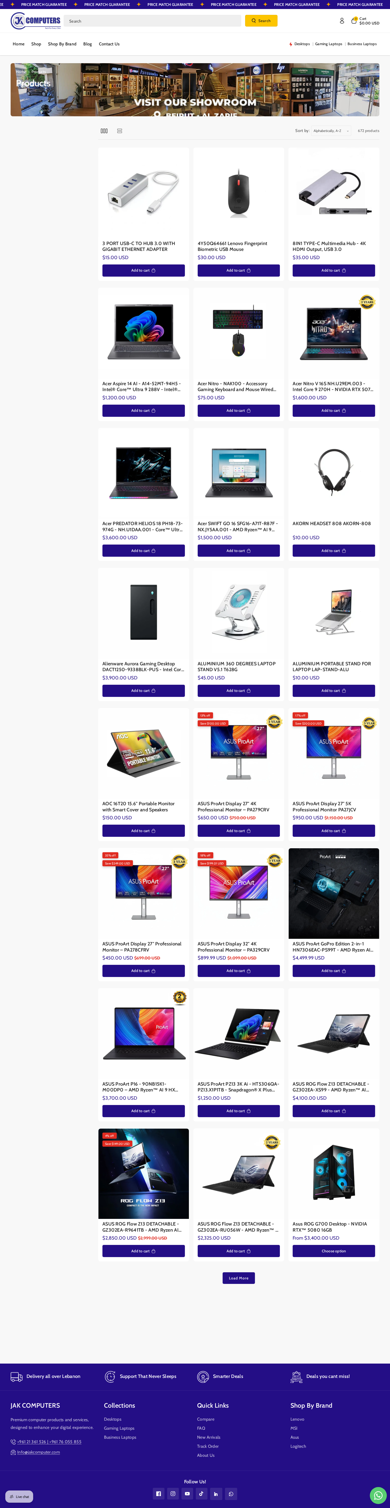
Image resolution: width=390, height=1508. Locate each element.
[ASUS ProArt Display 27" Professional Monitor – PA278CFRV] (143, 893)
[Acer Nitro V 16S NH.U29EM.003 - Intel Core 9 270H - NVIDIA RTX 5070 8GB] (334, 333)
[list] (119, 131)
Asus (295, 1437)
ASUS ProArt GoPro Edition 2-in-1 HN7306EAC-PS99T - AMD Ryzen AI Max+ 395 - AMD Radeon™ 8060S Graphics (331, 947)
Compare (205, 1419)
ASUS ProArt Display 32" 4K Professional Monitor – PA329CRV (234, 947)
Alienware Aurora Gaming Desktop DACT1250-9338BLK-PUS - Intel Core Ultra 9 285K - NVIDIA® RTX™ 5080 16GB (143, 667)
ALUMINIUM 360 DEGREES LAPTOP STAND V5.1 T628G (237, 667)
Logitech (298, 1446)
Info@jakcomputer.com (38, 1452)
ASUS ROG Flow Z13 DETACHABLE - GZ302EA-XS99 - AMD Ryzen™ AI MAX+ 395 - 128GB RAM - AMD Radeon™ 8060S (331, 1087)
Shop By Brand (312, 1405)
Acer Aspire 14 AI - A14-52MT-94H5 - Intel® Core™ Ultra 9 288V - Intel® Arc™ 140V (141, 387)
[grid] (104, 131)
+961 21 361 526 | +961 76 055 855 (49, 1441)
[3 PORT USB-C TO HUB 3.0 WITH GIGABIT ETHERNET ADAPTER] (143, 193)
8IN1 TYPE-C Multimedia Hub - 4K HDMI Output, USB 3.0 (329, 246)
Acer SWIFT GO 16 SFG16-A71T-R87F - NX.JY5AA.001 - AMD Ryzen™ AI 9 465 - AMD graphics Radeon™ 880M (238, 527)
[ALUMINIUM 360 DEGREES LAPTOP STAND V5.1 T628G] (239, 613)
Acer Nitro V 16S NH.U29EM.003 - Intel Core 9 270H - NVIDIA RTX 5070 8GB (333, 387)
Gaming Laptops (119, 1428)
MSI (294, 1428)
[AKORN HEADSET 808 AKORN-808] (334, 473)
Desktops (113, 1419)
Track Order (208, 1446)
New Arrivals (209, 1437)
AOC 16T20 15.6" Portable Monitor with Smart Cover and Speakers (138, 807)
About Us (206, 1455)
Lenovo (298, 1419)
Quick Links (213, 1405)
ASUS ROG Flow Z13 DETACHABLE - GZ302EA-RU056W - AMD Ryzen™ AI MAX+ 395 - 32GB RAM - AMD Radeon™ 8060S (239, 1227)
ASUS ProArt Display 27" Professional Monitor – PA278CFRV (142, 947)
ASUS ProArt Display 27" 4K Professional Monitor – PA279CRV (233, 807)
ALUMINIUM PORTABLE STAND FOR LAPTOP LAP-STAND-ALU (332, 667)
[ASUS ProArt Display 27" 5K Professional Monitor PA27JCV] (334, 753)
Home (21, 71)
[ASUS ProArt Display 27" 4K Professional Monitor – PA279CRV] (239, 753)
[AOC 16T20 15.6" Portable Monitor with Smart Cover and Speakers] (143, 753)
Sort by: (302, 130)
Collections (119, 1405)
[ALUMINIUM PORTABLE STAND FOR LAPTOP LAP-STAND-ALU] (334, 613)
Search (264, 20)
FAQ (201, 1428)
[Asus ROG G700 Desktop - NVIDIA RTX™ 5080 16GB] (334, 1174)
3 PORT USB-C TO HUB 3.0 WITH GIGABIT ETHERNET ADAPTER (138, 246)
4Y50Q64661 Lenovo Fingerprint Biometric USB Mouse (232, 246)
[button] (364, 20)
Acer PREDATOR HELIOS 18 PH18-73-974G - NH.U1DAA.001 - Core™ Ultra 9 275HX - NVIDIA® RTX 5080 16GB (142, 527)
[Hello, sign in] (341, 20)
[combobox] (152, 20)
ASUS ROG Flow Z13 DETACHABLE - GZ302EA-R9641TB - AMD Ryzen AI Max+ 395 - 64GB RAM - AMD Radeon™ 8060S (140, 1227)
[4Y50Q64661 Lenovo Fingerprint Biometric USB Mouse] (239, 193)
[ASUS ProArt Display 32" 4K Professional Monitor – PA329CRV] (239, 893)
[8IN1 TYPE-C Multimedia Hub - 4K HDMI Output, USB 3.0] (334, 193)
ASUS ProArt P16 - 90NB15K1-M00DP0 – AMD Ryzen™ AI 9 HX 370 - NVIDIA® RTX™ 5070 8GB (138, 1087)
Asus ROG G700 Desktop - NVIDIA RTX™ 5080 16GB (330, 1227)
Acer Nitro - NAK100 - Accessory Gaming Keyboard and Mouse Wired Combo (235, 387)
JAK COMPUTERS (35, 1405)
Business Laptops (120, 1437)
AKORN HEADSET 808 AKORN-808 (332, 523)
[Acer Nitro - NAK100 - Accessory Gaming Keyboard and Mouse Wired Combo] (239, 333)
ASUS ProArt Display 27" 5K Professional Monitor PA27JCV (324, 807)
